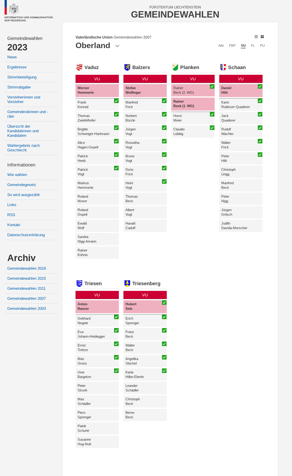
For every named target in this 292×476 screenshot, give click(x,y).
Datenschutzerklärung (26, 235)
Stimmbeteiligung (21, 77)
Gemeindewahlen (24, 38)
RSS (11, 215)
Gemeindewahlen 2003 (26, 308)
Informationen (21, 165)
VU (243, 45)
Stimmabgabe (19, 87)
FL (253, 45)
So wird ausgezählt (23, 195)
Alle (221, 45)
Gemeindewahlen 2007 (26, 298)
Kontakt (13, 225)
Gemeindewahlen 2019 (26, 268)
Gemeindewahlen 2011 (26, 288)
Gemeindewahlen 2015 (26, 278)
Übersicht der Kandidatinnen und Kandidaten (23, 131)
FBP (232, 45)
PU (262, 45)
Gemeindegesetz (21, 185)
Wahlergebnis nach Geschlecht (23, 147)
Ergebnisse (16, 67)
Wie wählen (17, 175)
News (12, 57)
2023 (17, 47)
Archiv (21, 258)
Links (11, 205)
